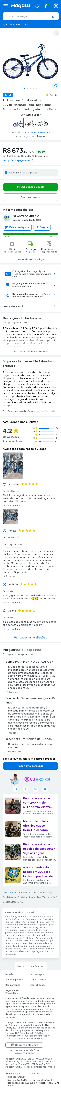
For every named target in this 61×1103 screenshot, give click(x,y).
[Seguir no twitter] (16, 789)
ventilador (41, 935)
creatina (26, 927)
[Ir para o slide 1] (24, 88)
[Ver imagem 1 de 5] (30, 57)
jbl (51, 941)
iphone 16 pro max (16, 925)
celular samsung (35, 933)
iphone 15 (20, 922)
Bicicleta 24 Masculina (29, 897)
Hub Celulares (28, 919)
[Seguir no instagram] (35, 789)
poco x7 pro (46, 925)
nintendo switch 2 (14, 938)
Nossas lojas (37, 974)
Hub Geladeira (45, 919)
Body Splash (42, 941)
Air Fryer (50, 922)
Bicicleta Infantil (16, 1077)
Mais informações (28, 966)
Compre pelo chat (26, 1045)
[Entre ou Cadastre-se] (56, 6)
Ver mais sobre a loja (30, 259)
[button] (53, 17)
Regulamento (12, 985)
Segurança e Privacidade (12, 991)
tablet (18, 941)
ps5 (42, 922)
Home (8, 1073)
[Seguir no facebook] (25, 789)
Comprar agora (30, 197)
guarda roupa (43, 946)
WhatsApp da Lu (14, 980)
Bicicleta (28, 941)
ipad (31, 946)
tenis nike (27, 943)
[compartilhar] (55, 85)
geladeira (33, 925)
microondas (11, 930)
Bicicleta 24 (49, 897)
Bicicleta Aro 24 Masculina (37, 892)
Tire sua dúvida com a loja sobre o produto (29, 758)
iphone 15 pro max (14, 933)
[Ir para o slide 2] (27, 88)
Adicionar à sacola (32, 187)
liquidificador (20, 946)
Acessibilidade (38, 985)
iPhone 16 (37, 917)
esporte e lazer (23, 1073)
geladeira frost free (15, 949)
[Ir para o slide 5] (36, 88)
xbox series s (17, 935)
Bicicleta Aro (9, 897)
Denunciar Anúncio (14, 306)
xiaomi (30, 935)
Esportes (38, 1073)
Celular (30, 938)
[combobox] (31, 16)
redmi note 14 (12, 943)
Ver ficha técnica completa (30, 351)
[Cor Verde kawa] (42, 123)
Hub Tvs (9, 922)
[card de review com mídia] (13, 465)
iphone (15, 927)
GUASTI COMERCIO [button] (38, 132)
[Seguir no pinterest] (45, 789)
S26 (46, 917)
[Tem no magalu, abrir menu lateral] (6, 6)
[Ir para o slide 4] (33, 88)
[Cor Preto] (30, 123)
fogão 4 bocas (36, 949)
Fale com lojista (19, 227)
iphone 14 (33, 922)
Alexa (22, 951)
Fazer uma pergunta (31, 766)
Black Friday (11, 917)
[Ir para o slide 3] (30, 88)
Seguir (44, 227)
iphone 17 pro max (37, 930)
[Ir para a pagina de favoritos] (37, 5)
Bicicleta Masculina (13, 902)
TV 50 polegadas (36, 951)
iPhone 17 (24, 917)
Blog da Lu (10, 974)
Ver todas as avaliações (30, 637)
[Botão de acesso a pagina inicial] (20, 6)
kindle (23, 930)
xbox (7, 927)
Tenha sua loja (38, 980)
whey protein (40, 927)
